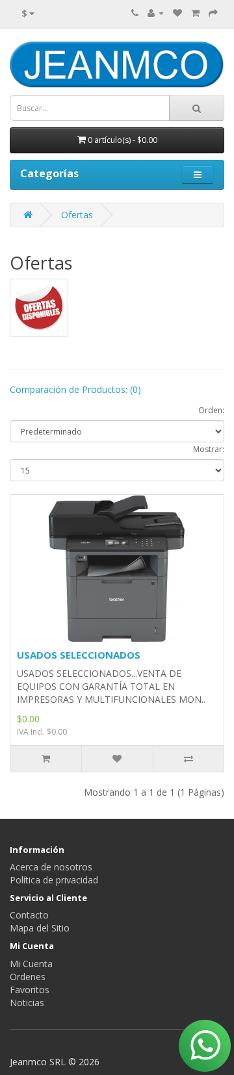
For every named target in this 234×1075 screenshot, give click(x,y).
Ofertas (77, 215)
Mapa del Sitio (40, 928)
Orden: (211, 410)
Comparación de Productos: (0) (75, 389)
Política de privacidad (54, 880)
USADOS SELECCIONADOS (78, 654)
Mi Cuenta (31, 963)
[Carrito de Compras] (195, 12)
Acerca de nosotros (51, 867)
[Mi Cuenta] (156, 12)
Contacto (29, 915)
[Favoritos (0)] (177, 12)
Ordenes (28, 976)
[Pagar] (213, 12)
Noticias (27, 1002)
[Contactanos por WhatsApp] (204, 1046)
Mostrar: (208, 449)
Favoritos (29, 989)
